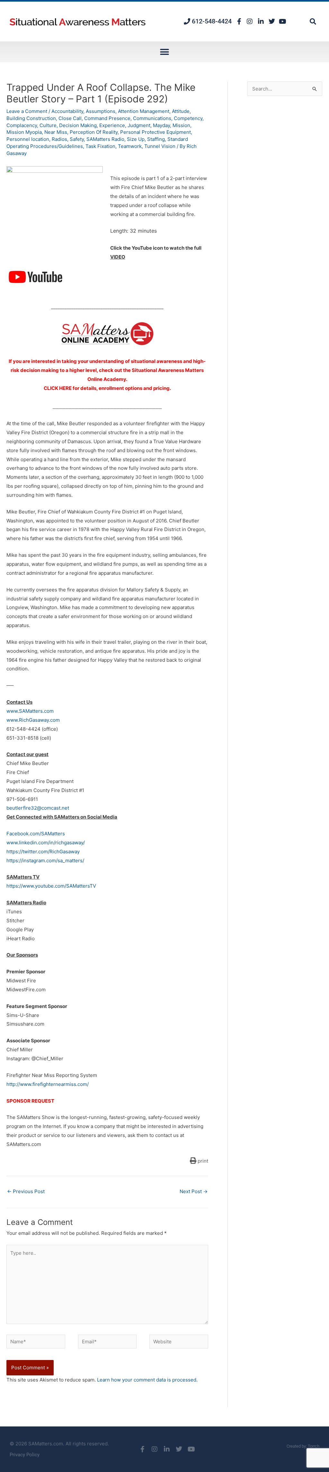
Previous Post (26, 1191)
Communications (152, 118)
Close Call (70, 118)
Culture (48, 125)
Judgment (139, 125)
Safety (77, 139)
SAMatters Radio (105, 139)
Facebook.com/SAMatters (35, 834)
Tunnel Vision (159, 146)
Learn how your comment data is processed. (147, 1380)
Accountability (67, 111)
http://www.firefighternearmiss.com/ (47, 1084)
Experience (112, 125)
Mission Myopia (24, 132)
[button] (313, 21)
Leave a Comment (26, 111)
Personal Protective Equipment (155, 132)
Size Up (136, 139)
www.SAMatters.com (30, 711)
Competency (188, 118)
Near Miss (55, 132)
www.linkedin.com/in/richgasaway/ (45, 842)
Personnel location (27, 139)
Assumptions (100, 111)
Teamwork (130, 146)
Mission (181, 125)
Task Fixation (100, 146)
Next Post (194, 1191)
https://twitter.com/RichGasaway (43, 851)
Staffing (156, 139)
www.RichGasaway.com (33, 720)
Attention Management (143, 111)
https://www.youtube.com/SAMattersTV (51, 886)
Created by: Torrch (303, 1446)
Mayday (161, 125)
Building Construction (31, 118)
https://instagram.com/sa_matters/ (45, 860)
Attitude (181, 111)
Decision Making (78, 125)
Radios (59, 139)
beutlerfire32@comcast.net (37, 808)
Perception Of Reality (94, 132)
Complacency (21, 125)
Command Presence (107, 118)
